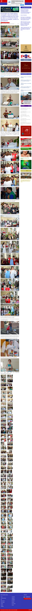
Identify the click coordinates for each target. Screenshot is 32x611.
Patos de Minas (3, 602)
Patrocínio (12, 602)
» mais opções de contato (27, 598)
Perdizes (2, 603)
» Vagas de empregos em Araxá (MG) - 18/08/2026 (26, 84)
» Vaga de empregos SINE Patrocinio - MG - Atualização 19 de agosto (26, 80)
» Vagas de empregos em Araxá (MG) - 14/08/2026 (26, 90)
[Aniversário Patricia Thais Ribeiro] (26, 154)
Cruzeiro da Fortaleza (3, 598)
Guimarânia (12, 598)
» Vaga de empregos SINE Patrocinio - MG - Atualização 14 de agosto (26, 87)
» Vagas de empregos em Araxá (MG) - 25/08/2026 (26, 77)
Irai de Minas (13, 599)
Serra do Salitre (13, 603)
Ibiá (1, 599)
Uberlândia (2, 606)
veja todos (29, 149)
